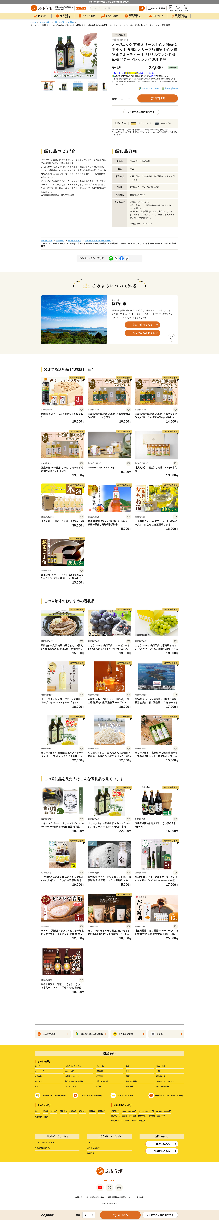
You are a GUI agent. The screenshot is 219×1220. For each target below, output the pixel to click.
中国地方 (60, 240)
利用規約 (78, 1197)
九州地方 (38, 1117)
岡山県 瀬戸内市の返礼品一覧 (98, 240)
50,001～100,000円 (119, 1116)
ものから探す (45, 22)
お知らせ (90, 1153)
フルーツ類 (160, 1066)
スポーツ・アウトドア (165, 1081)
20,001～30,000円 (146, 1111)
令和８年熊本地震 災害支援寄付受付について (109, 2)
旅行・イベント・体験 (74, 1081)
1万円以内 (115, 1111)
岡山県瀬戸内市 (74, 240)
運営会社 (140, 1197)
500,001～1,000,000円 (120, 1121)
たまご (128, 1071)
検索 (141, 8)
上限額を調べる (171, 88)
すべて (37, 1066)
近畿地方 (82, 1111)
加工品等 (99, 1076)
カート (186, 10)
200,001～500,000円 (157, 1116)
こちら (152, 76)
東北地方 (53, 1111)
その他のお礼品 (162, 1086)
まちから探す (46, 240)
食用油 (71, 22)
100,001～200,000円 (137, 1116)
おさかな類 (69, 1071)
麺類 (128, 1076)
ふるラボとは (92, 1142)
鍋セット (38, 1081)
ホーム (33, 22)
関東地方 (63, 1111)
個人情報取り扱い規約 (95, 1197)
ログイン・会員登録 (158, 8)
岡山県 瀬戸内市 (120, 39)
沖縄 (46, 1117)
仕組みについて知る (150, 88)
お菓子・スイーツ (72, 1076)
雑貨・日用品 (131, 1081)
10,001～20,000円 (129, 1111)
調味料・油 (59, 22)
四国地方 (101, 1111)
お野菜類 (99, 1071)
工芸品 (98, 1086)
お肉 (128, 1066)
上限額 (170, 10)
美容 (36, 1086)
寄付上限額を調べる (43, 1148)
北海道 (45, 1111)
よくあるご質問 (93, 1148)
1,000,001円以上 (138, 1121)
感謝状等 (129, 1086)
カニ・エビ (39, 1071)
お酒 (158, 1071)
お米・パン (100, 1066)
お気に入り (178, 10)
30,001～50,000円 (163, 1111)
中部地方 (73, 1111)
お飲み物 (38, 1076)
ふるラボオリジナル (73, 1066)
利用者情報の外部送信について (120, 1197)
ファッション (70, 1086)
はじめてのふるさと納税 (44, 1142)
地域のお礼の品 (102, 1081)
